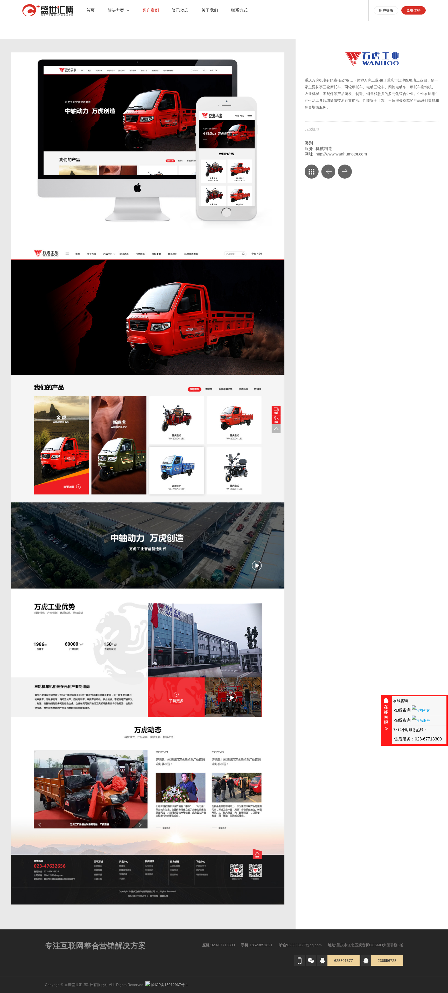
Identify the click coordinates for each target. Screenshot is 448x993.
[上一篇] (328, 172)
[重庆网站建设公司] (47, 10)
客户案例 (150, 10)
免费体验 (413, 10)
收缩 (386, 716)
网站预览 (138, 112)
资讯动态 (180, 10)
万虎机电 (312, 129)
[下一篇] (345, 172)
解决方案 (116, 10)
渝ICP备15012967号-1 (170, 985)
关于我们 (209, 10)
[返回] (312, 172)
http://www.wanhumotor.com (341, 154)
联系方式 (239, 10)
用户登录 (386, 10)
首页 (90, 10)
